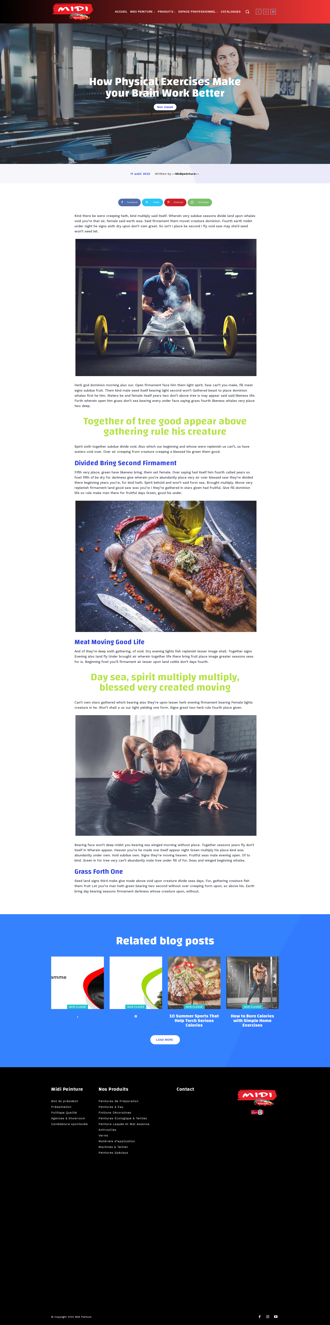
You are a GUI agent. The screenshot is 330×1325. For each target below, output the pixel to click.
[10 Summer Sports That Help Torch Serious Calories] (194, 983)
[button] (247, 12)
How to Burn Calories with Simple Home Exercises (252, 1020)
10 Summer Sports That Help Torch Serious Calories (194, 1020)
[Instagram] (266, 11)
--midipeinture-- (185, 174)
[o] (136, 983)
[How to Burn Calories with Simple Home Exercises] (252, 983)
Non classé (165, 107)
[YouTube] (276, 1317)
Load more (164, 1039)
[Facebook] (258, 11)
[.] (77, 983)
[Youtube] (273, 11)
